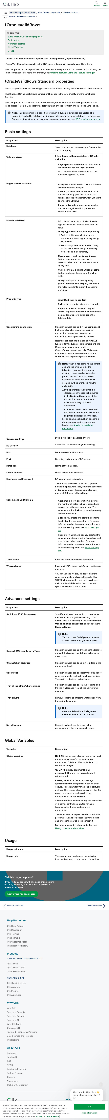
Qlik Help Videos (15, 926)
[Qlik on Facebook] (99, 1099)
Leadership (12, 1057)
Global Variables (15, 47)
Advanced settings (16, 44)
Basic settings (14, 40)
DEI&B (10, 1065)
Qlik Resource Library (17, 946)
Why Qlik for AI (14, 1024)
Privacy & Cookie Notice (47, 1116)
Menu (105, 5)
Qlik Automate (14, 995)
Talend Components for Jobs (22, 13)
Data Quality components (49, 13)
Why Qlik (11, 1008)
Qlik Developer (14, 930)
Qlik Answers (13, 987)
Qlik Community (74, 1099)
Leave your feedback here (21, 894)
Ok (89, 1107)
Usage (11, 51)
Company (11, 1053)
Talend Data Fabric (16, 971)
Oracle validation (70, 13)
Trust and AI (13, 1020)
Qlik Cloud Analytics (16, 983)
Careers (11, 1077)
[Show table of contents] (6, 12)
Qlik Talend (12, 963)
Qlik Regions (13, 1040)
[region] (54, 1110)
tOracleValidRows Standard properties (25, 36)
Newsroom (12, 1081)
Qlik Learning (13, 938)
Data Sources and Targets (20, 1036)
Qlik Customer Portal (17, 942)
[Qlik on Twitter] (88, 1099)
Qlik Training (13, 934)
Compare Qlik (13, 1028)
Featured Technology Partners (22, 1032)
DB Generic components (88, 119)
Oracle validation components (22, 16)
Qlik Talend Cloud (15, 967)
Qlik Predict (12, 991)
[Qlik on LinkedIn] (94, 1099)
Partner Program (15, 1073)
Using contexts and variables (69, 828)
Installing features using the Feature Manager (72, 72)
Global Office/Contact (17, 1085)
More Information (89, 1113)
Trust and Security (16, 1012)
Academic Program (16, 1069)
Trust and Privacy (15, 1016)
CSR (9, 1061)
